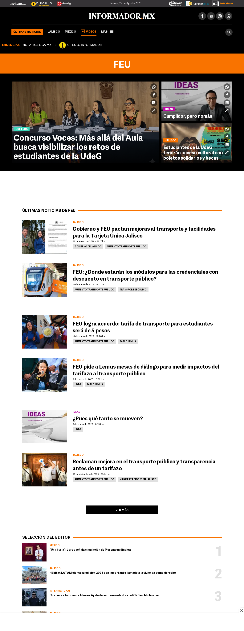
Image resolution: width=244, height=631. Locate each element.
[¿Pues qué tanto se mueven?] (44, 426)
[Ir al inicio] (57, 15)
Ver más (122, 509)
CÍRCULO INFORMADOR (84, 44)
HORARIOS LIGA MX (37, 44)
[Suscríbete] (221, 2)
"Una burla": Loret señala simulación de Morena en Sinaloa (90, 549)
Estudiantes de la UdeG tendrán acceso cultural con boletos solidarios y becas (193, 152)
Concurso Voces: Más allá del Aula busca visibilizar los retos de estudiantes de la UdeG (78, 147)
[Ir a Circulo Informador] (39, 2)
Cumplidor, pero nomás (187, 116)
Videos (91, 31)
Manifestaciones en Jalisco (138, 479)
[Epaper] (195, 2)
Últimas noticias (27, 31)
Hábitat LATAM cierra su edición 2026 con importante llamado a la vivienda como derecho (113, 572)
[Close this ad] (241, 610)
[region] (122, 622)
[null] (34, 552)
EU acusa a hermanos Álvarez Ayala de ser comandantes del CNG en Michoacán (105, 594)
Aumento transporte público (126, 246)
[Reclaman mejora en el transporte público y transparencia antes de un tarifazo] (44, 469)
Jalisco (54, 31)
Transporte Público (133, 289)
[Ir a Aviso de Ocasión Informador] (18, 2)
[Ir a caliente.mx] (175, 2)
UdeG (78, 384)
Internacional (60, 590)
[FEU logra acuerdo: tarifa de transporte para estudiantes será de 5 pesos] (44, 331)
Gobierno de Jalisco (88, 246)
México (70, 31)
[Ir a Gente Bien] (62, 2)
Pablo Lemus (128, 341)
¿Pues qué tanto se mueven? (108, 418)
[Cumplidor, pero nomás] (196, 100)
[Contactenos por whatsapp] (228, 15)
